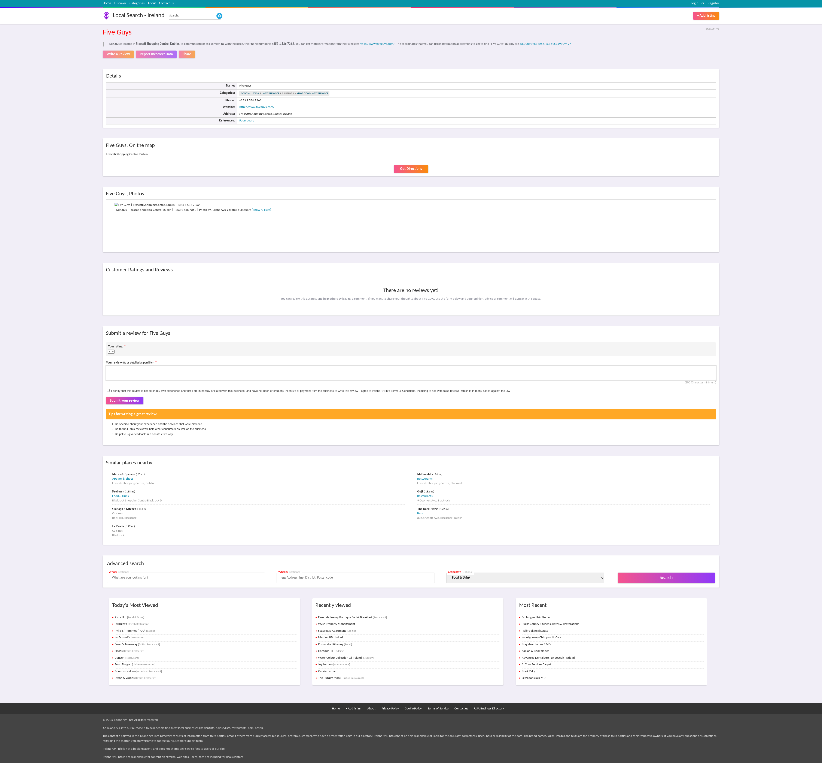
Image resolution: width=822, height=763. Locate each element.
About (152, 3)
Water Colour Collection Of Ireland (346, 658)
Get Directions (411, 169)
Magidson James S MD (536, 644)
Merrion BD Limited (330, 637)
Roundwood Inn (138, 671)
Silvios (130, 651)
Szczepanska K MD (533, 678)
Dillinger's (132, 624)
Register (713, 3)
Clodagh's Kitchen (124, 508)
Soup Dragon (135, 664)
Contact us (166, 3)
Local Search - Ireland (139, 16)
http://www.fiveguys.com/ (377, 44)
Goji (420, 491)
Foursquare (246, 120)
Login (694, 3)
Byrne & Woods (136, 678)
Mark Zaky (528, 671)
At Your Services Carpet (536, 664)
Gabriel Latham (327, 671)
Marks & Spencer (124, 474)
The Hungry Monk (341, 678)
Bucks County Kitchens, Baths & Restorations (550, 624)
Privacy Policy (390, 708)
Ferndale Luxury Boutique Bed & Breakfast (352, 617)
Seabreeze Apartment (337, 631)
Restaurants (270, 93)
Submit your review (125, 400)
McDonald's (425, 474)
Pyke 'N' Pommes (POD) (135, 631)
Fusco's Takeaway (137, 644)
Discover (120, 3)
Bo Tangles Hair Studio (536, 617)
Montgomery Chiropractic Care (541, 637)
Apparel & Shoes (122, 478)
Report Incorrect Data (156, 54)
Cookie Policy (413, 708)
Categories (137, 3)
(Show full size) (261, 210)
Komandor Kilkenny (335, 644)
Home (107, 3)
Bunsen (127, 658)
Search (666, 577)
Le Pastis (118, 526)
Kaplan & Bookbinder (535, 651)
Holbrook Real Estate (535, 631)
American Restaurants (312, 93)
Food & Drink (250, 93)
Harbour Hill (331, 651)
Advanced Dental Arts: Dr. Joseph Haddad (548, 658)
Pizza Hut (129, 617)
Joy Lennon (334, 664)
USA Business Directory (489, 708)
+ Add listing (706, 16)
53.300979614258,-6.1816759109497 (545, 44)
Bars (420, 513)
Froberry (118, 491)
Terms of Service (438, 708)
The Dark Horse (428, 508)
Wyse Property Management (336, 624)
